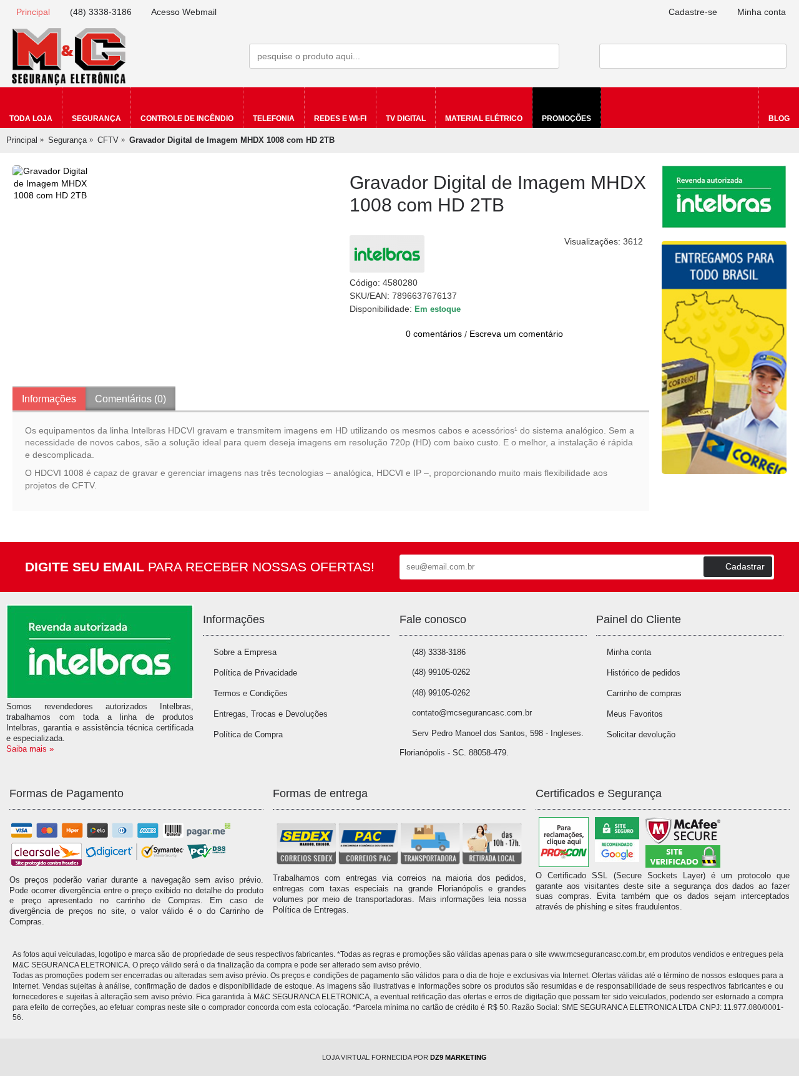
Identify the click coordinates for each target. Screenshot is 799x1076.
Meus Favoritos (635, 714)
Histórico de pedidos (643, 672)
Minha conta (629, 652)
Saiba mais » (30, 749)
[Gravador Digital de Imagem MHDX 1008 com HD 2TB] (49, 183)
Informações (49, 399)
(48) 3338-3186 (439, 652)
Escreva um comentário (516, 334)
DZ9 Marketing (458, 1057)
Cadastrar (745, 566)
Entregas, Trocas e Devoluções (270, 714)
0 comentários (434, 334)
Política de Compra (248, 734)
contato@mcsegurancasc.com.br (472, 712)
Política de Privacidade (255, 672)
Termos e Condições (250, 693)
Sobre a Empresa (245, 652)
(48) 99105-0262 (441, 672)
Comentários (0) (130, 399)
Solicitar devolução (641, 734)
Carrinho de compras (644, 693)
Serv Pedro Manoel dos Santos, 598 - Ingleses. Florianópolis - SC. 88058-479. (492, 743)
